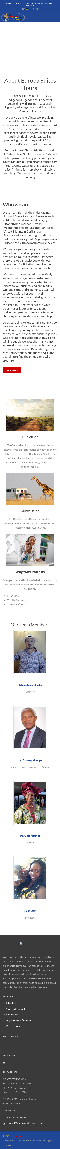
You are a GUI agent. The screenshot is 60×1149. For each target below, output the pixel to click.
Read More (12, 370)
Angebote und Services (18, 1020)
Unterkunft (12, 1014)
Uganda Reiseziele (16, 1008)
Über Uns (11, 1003)
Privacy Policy (13, 1025)
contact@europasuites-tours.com (25, 1123)
